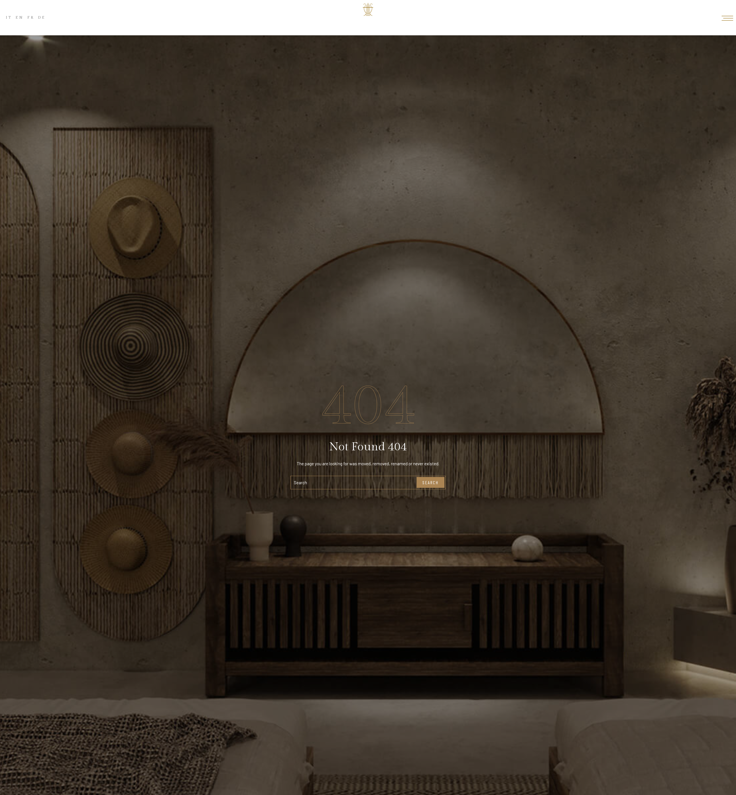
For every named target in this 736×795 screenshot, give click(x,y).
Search (430, 482)
